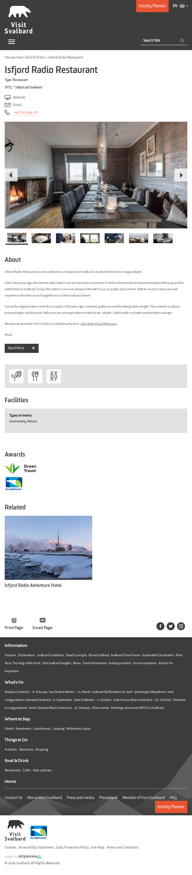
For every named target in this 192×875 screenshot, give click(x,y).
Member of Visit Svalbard (143, 798)
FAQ (173, 798)
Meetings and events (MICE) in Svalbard (137, 708)
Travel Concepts (76, 655)
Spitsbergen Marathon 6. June (154, 692)
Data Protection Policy (72, 847)
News (77, 663)
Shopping (42, 749)
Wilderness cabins (78, 728)
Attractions (26, 749)
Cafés (27, 770)
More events (100, 708)
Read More (16, 348)
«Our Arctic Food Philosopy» (98, 324)
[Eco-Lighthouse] (39, 840)
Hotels (9, 728)
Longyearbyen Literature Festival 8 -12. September (38, 700)
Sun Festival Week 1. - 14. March (69, 692)
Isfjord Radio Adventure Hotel (33, 585)
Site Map (97, 847)
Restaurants (13, 770)
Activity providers (119, 663)
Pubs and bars (42, 770)
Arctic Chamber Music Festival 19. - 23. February (59, 708)
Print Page (14, 627)
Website (19, 97)
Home (10, 781)
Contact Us (13, 798)
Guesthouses (42, 728)
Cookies (10, 847)
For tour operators (145, 663)
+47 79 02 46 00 (25, 112)
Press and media (80, 798)
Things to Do (16, 739)
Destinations (27, 655)
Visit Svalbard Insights (56, 663)
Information (16, 645)
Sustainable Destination (158, 655)
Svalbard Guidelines (50, 655)
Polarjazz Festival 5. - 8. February (26, 692)
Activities (11, 749)
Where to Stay (17, 719)
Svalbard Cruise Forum (125, 655)
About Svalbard (99, 655)
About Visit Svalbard (44, 798)
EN (175, 6)
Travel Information (94, 663)
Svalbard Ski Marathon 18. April (112, 692)
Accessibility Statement (36, 847)
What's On (14, 682)
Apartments (23, 728)
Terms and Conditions (122, 847)
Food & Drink (17, 760)
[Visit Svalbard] (15, 840)
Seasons (10, 655)
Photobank (108, 798)
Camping (58, 728)
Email (17, 105)
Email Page (42, 627)
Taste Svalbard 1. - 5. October (92, 700)
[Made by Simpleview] (23, 857)
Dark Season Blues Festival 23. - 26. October (142, 700)
